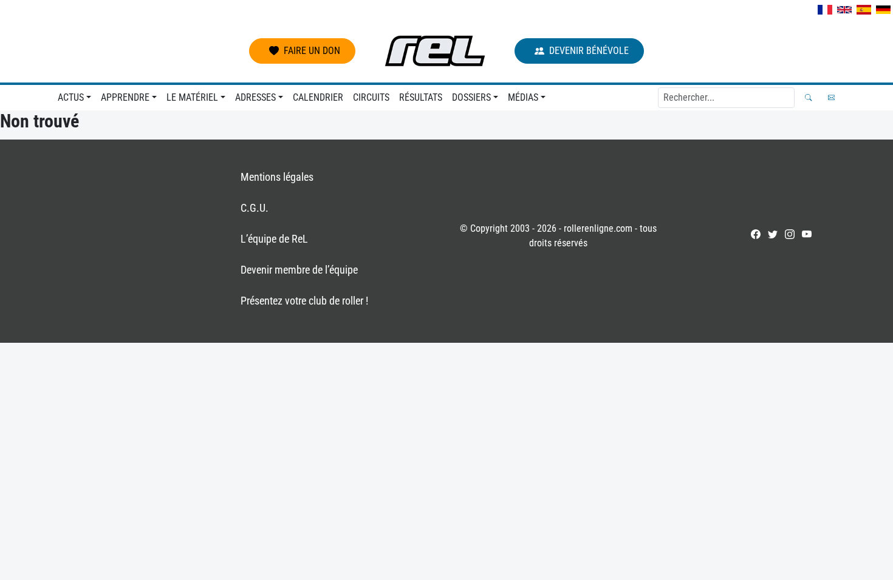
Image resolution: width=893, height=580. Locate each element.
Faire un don (312, 50)
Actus (71, 97)
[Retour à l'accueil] (435, 51)
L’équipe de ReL (274, 238)
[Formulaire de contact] (831, 97)
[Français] (825, 10)
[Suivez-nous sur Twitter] (773, 234)
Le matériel (192, 97)
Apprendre (125, 97)
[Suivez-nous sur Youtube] (807, 234)
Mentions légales (277, 176)
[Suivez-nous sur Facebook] (756, 234)
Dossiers (471, 97)
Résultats (420, 97)
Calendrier (318, 97)
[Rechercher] (808, 97)
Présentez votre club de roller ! (304, 300)
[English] (844, 9)
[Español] (864, 10)
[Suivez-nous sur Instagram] (790, 234)
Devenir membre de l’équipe (299, 269)
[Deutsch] (883, 9)
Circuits (371, 97)
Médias (523, 97)
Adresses (255, 97)
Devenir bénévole (589, 50)
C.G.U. (255, 207)
